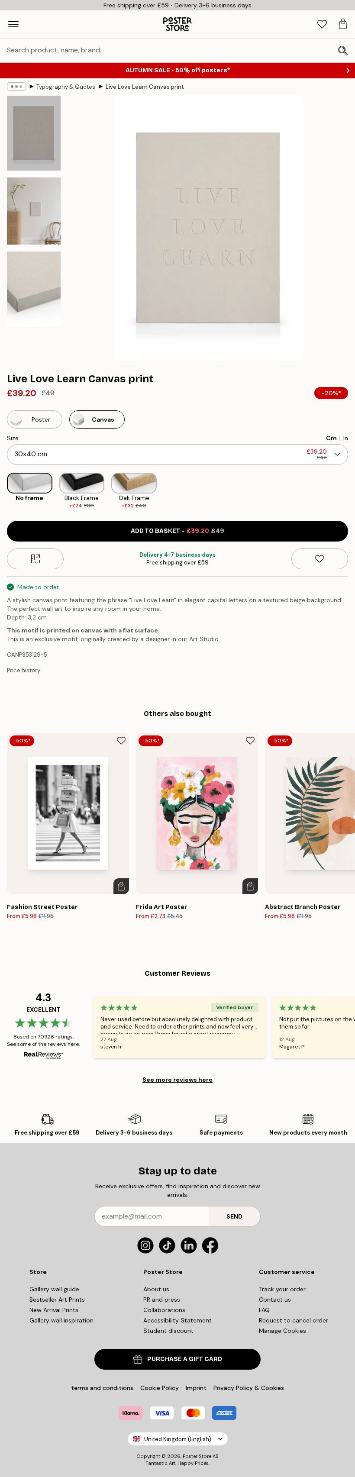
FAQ (264, 1310)
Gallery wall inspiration (61, 1320)
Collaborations (164, 1310)
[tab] (322, 24)
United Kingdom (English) (177, 1439)
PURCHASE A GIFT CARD (184, 1359)
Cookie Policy (159, 1388)
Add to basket (177, 531)
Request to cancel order (293, 1320)
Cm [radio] (331, 438)
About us (156, 1289)
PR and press (161, 1299)
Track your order (282, 1289)
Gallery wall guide (54, 1289)
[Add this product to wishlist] (319, 558)
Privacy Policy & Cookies (248, 1388)
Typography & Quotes (65, 86)
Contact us (275, 1299)
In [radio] (345, 438)
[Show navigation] (13, 24)
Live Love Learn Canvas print (145, 86)
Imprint (196, 1388)
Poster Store (197, 1456)
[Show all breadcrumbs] (16, 86)
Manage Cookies (282, 1331)
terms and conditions (102, 1388)
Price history (23, 670)
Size (13, 438)
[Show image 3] (34, 289)
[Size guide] (35, 558)
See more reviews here (177, 1080)
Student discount (168, 1331)
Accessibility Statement (177, 1320)
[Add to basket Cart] (121, 886)
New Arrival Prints (53, 1310)
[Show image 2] (34, 211)
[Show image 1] (34, 133)
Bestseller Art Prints (57, 1299)
